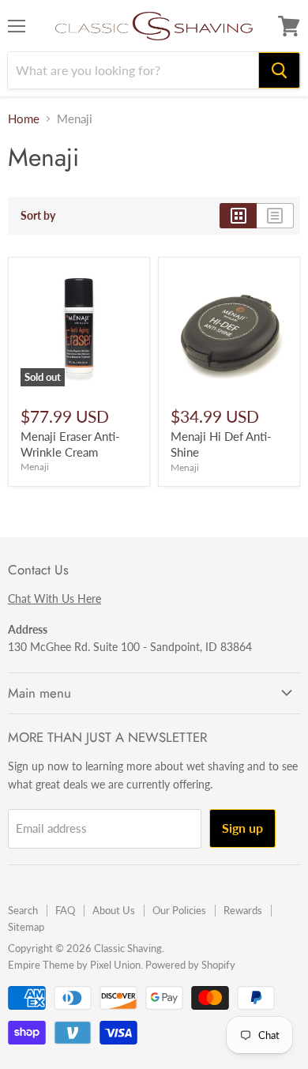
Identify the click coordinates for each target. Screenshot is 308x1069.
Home (23, 119)
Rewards (242, 910)
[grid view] (238, 215)
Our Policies (179, 910)
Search (23, 910)
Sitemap (26, 926)
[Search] (279, 70)
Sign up (242, 827)
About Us (113, 910)
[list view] (275, 215)
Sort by (38, 215)
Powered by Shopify (190, 964)
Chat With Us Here (54, 598)
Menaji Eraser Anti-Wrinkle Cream (70, 444)
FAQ (65, 910)
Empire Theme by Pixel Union (74, 964)
